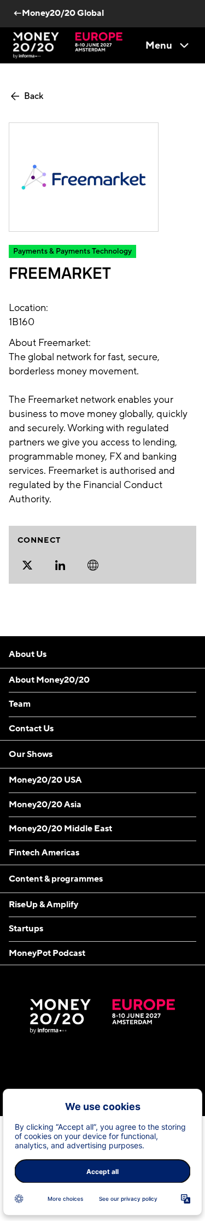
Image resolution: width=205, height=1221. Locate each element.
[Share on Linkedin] (60, 565)
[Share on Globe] (93, 565)
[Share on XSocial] (27, 565)
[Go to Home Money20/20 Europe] (67, 45)
